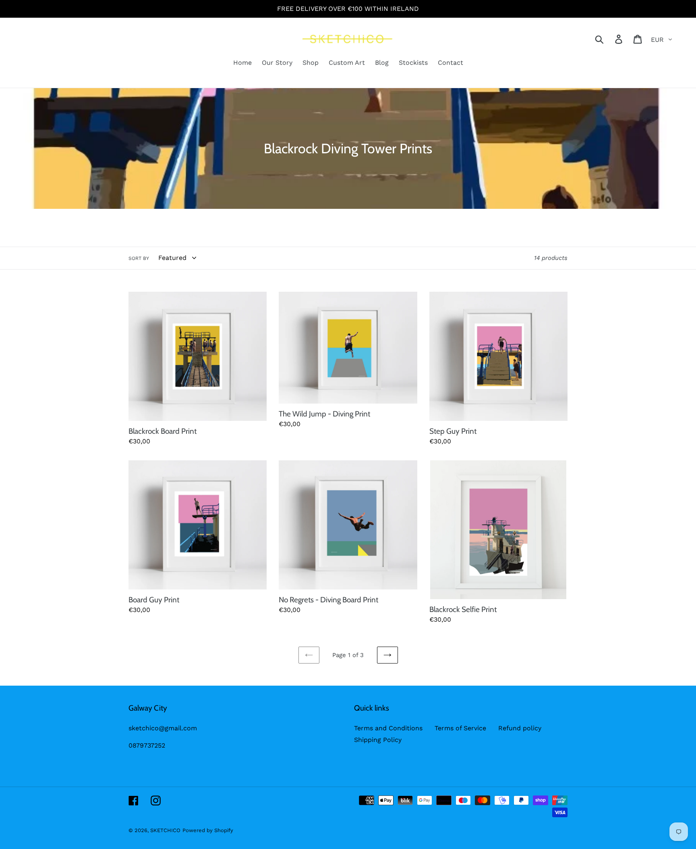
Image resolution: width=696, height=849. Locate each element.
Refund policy (519, 728)
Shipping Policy (378, 740)
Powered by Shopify (207, 830)
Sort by (138, 258)
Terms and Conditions (388, 728)
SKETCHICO (165, 830)
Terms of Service (460, 728)
